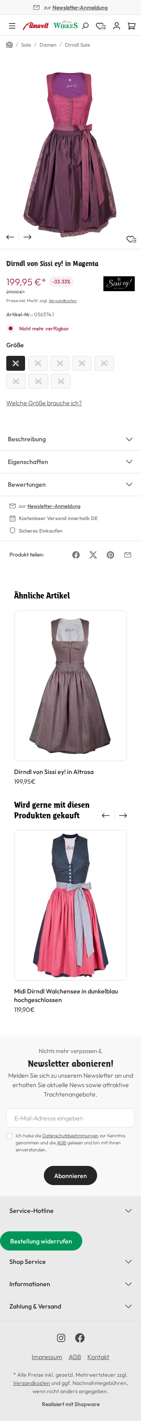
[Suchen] (85, 25)
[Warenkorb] (131, 25)
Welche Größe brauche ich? (44, 403)
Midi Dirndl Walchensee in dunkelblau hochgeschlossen (66, 995)
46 (61, 381)
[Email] (128, 555)
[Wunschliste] (131, 239)
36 (59, 363)
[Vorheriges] (9, 237)
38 (81, 363)
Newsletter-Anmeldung (80, 7)
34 (38, 363)
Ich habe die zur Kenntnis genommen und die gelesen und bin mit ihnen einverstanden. (70, 1143)
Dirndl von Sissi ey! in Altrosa (54, 772)
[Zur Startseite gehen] (50, 25)
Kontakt (98, 1357)
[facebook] (80, 1338)
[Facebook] (76, 555)
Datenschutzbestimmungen (70, 1135)
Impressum (47, 1357)
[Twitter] (93, 555)
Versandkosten (63, 300)
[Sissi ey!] (119, 283)
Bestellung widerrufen (41, 1241)
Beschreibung (27, 439)
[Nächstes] (28, 237)
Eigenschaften (28, 462)
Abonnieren (70, 1176)
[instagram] (61, 1338)
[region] (70, 155)
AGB (61, 1143)
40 (104, 363)
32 (15, 363)
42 (16, 381)
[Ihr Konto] (116, 25)
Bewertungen (27, 484)
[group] (70, 698)
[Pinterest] (110, 555)
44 (38, 381)
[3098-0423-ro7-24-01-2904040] (70, 155)
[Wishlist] (101, 25)
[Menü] (12, 25)
